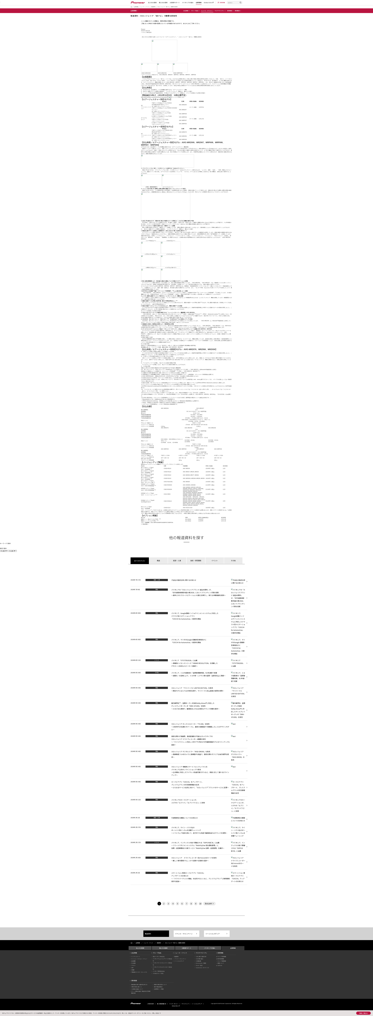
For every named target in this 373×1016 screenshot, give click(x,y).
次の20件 (208, 903)
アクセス (133, 965)
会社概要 (133, 961)
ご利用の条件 (150, 1004)
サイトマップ (185, 1004)
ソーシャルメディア (212, 934)
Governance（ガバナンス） (203, 967)
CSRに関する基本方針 (201, 956)
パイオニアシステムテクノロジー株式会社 (162, 968)
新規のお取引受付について (160, 984)
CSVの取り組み (199, 959)
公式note (219, 965)
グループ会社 (157, 953)
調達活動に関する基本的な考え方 (139, 984)
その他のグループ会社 (158, 973)
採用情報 (222, 2)
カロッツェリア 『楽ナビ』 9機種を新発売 (167, 6)
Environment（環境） (201, 963)
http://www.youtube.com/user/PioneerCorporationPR (155, 97)
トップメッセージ (135, 956)
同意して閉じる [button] (363, 1013)
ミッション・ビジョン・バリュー (139, 959)
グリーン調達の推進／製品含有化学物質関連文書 (140, 992)
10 (200, 903)
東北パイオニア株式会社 (159, 956)
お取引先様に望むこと (136, 987)
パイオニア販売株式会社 (159, 971)
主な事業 (133, 963)
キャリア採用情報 (221, 956)
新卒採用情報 (220, 959)
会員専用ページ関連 (159, 989)
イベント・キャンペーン (184, 934)
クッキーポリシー (174, 1004)
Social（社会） (199, 965)
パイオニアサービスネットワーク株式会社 (162, 964)
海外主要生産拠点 (158, 987)
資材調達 (134, 980)
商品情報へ (146, 524)
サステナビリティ (201, 953)
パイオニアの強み (187, 2)
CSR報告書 (198, 961)
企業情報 (199, 2)
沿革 (132, 967)
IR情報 (132, 970)
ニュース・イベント (145, 6)
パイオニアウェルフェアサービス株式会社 (162, 959)
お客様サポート (175, 2)
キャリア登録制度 (221, 961)
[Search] (240, 2)
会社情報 (134, 953)
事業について (220, 963)
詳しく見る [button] (156, 1013)
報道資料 (153, 6)
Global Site (208, 2)
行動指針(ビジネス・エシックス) (139, 972)
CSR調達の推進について (137, 989)
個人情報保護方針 (161, 1004)
